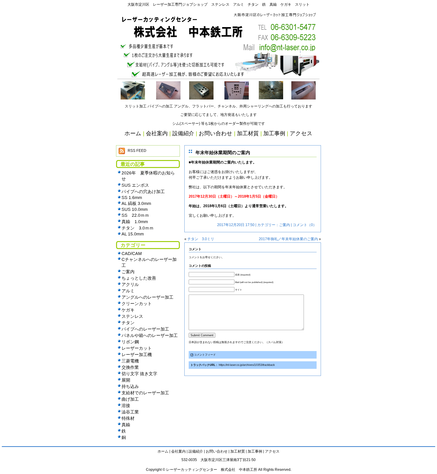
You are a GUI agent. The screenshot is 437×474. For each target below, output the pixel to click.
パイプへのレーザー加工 (145, 329)
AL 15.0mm (133, 234)
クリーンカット (137, 303)
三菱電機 (130, 361)
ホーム (163, 451)
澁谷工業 (130, 412)
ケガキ (128, 310)
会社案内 (178, 451)
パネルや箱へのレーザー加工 (150, 335)
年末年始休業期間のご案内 (223, 152)
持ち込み (130, 386)
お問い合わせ (217, 451)
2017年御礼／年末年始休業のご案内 (288, 239)
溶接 (126, 405)
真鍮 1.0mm (135, 221)
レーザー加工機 (137, 354)
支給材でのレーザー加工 (145, 392)
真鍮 (126, 424)
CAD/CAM (132, 253)
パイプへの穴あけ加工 (143, 191)
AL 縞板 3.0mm (136, 203)
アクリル (130, 284)
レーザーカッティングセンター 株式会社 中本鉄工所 (211, 469)
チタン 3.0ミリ (200, 239)
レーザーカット (137, 348)
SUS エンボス (135, 185)
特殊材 (128, 418)
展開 (126, 380)
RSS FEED (137, 151)
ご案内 (284, 225)
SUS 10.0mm (135, 209)
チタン (128, 322)
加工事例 (255, 451)
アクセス (272, 451)
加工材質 (237, 451)
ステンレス (132, 316)
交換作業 (130, 367)
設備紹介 (195, 451)
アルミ (128, 290)
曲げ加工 (130, 399)
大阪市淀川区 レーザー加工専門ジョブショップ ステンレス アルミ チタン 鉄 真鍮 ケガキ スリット (218, 4)
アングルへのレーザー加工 (147, 297)
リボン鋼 (130, 341)
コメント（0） (305, 225)
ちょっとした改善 (139, 278)
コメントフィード (205, 354)
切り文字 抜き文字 (139, 373)
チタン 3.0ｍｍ (138, 228)
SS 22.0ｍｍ (135, 215)
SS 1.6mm (132, 197)
